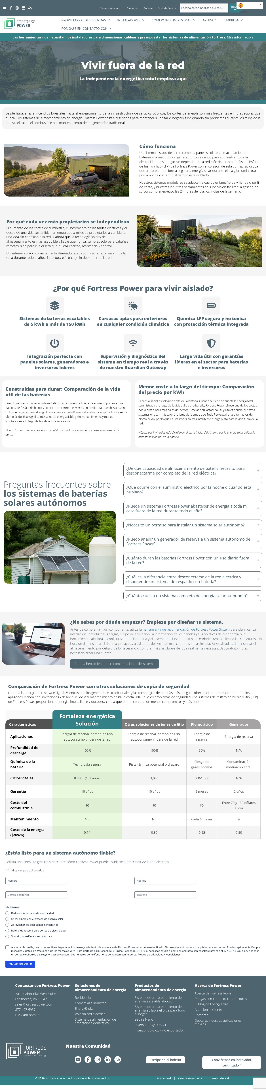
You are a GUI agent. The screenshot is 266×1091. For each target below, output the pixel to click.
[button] (193, 470)
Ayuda (208, 20)
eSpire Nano (144, 1019)
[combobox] (204, 8)
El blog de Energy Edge (211, 1004)
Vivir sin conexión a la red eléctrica (31, 936)
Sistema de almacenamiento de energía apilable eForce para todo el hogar (160, 1010)
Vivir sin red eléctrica (90, 1014)
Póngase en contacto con (84, 28)
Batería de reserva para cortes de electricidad (38, 930)
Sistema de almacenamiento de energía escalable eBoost (158, 999)
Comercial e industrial (171, 20)
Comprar (201, 1015)
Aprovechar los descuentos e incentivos (34, 924)
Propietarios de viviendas (83, 20)
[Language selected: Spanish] (250, 5)
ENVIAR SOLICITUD (20, 964)
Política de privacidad (150, 954)
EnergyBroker (85, 1008)
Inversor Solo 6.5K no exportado (159, 1030)
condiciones (173, 954)
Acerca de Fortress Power (214, 993)
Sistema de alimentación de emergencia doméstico (95, 1021)
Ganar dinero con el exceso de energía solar (37, 918)
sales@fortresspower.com (54, 954)
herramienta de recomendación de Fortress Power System (186, 629)
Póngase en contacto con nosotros (221, 998)
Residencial (83, 997)
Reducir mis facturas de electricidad (32, 913)
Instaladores (128, 20)
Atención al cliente (208, 1009)
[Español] (250, 5)
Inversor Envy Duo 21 (150, 1025)
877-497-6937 (25, 1009)
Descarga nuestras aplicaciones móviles (218, 1022)
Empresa (231, 20)
